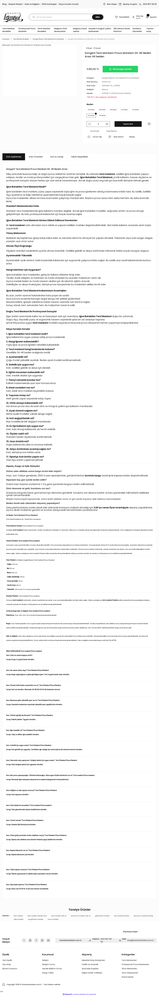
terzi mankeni (18, 916)
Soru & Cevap (56, 156)
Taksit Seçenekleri (79, 156)
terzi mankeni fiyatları (121, 916)
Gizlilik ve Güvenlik (90, 964)
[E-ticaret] (79, 994)
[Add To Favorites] (149, 124)
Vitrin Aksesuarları (130, 972)
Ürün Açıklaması (13, 156)
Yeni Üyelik (7, 960)
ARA (97, 17)
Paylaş (132, 137)
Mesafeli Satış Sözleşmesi (93, 960)
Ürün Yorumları (36, 156)
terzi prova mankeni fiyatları (143, 916)
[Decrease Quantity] (89, 124)
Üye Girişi (6, 964)
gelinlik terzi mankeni (102, 916)
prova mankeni (53, 919)
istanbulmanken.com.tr (70, 940)
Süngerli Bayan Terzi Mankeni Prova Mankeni (120, 78)
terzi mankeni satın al (58, 916)
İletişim (45, 960)
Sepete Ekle (128, 124)
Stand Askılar (128, 977)
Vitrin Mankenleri (129, 968)
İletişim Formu (48, 964)
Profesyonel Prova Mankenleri (135, 964)
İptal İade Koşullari (90, 968)
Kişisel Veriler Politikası (92, 972)
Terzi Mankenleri (129, 960)
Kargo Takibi (47, 972)
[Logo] (13, 17)
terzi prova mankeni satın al (81, 916)
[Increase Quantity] (107, 124)
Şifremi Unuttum (9, 968)
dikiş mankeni (18, 919)
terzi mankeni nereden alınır (37, 916)
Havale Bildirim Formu (52, 968)
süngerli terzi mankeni (35, 919)
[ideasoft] (67, 994)
